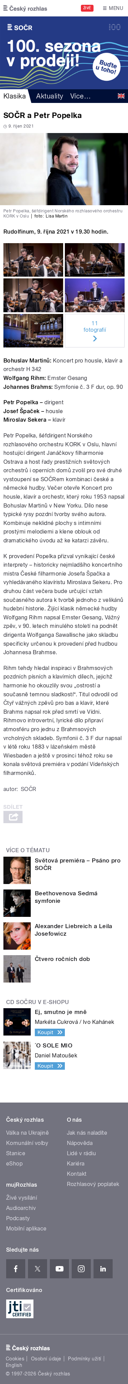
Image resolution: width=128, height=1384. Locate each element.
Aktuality (49, 96)
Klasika (14, 96)
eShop (14, 1163)
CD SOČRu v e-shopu (37, 1002)
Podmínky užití (84, 1358)
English (14, 1365)
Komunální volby (27, 1143)
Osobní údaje (46, 1358)
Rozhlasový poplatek (93, 1184)
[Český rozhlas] (25, 8)
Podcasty (18, 1218)
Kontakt (77, 1174)
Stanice (15, 1153)
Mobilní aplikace (26, 1228)
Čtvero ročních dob (62, 958)
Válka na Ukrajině (27, 1133)
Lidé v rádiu (81, 1153)
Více (80, 96)
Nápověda (80, 1143)
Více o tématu (28, 850)
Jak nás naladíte (87, 1133)
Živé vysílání (21, 1198)
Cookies (15, 1358)
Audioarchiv (21, 1208)
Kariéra (76, 1163)
